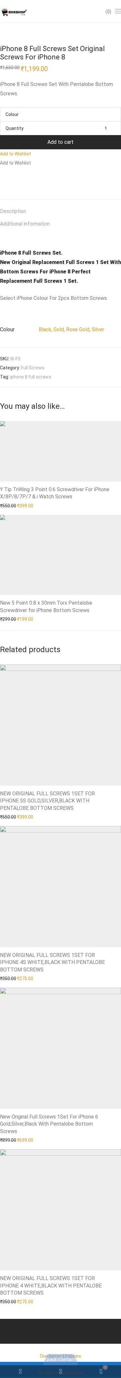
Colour (12, 114)
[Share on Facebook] (2, 179)
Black (45, 329)
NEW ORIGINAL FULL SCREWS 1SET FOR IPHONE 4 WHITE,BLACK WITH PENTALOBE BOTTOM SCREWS (51, 1285)
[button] (15, 153)
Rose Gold (77, 329)
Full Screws (33, 367)
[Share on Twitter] (11, 179)
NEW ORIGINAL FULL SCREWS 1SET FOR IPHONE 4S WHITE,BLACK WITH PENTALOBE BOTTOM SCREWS (52, 962)
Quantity (14, 128)
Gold (59, 329)
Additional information (25, 224)
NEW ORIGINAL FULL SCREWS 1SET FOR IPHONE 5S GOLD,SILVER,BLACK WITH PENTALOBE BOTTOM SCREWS (47, 800)
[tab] (60, 211)
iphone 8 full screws (30, 376)
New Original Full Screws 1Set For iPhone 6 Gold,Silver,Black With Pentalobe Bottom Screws (49, 1124)
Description (13, 211)
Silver (98, 329)
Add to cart (60, 142)
